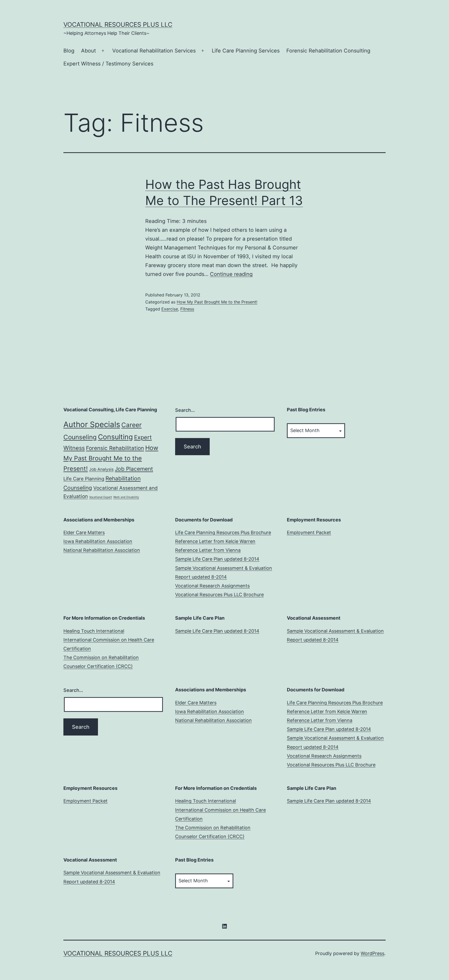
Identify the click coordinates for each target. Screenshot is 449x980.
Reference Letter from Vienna (208, 550)
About (88, 51)
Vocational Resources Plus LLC (117, 24)
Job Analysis (101, 469)
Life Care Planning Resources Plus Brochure (223, 532)
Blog (68, 51)
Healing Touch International (93, 631)
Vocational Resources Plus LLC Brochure (219, 594)
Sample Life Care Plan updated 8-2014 (217, 559)
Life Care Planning (83, 478)
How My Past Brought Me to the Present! (217, 301)
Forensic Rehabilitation (115, 448)
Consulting (115, 437)
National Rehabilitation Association (101, 550)
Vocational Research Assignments (212, 585)
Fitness (187, 309)
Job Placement (134, 469)
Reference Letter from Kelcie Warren (215, 541)
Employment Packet (309, 532)
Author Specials (91, 424)
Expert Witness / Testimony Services (108, 64)
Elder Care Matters (84, 532)
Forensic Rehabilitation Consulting (328, 51)
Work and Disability (126, 497)
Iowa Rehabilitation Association (97, 541)
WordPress (372, 953)
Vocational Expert (100, 497)
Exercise (169, 309)
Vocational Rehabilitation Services (154, 51)
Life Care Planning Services (246, 51)
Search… (185, 410)
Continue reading (231, 274)
